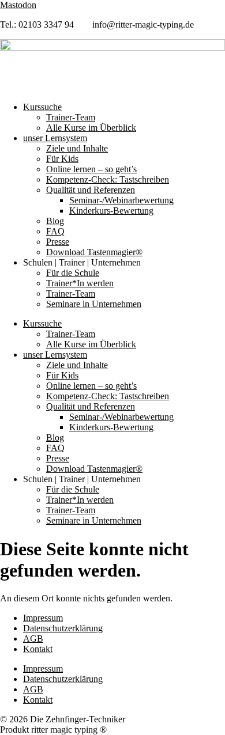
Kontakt (37, 649)
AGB (33, 638)
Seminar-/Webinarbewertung (121, 200)
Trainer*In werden (80, 283)
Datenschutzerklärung (63, 628)
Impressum (43, 618)
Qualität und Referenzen (90, 190)
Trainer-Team (70, 117)
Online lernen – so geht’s (91, 169)
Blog (55, 221)
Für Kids (62, 159)
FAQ (55, 231)
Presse (57, 242)
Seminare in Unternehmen (93, 304)
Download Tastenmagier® (94, 252)
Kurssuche (42, 107)
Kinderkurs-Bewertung (111, 210)
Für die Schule (72, 273)
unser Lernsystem (55, 138)
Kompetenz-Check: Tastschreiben (107, 179)
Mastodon (18, 5)
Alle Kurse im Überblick (91, 127)
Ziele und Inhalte (77, 148)
